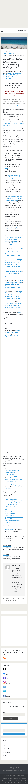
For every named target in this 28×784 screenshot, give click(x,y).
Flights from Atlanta (10, 515)
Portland (12, 243)
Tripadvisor (13, 75)
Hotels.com (8, 485)
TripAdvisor (16, 483)
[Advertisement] (14, 14)
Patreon (7, 659)
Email (4, 712)
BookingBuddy (17, 73)
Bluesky (7, 674)
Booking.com (14, 485)
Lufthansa (12, 479)
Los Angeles (15, 241)
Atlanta (12, 245)
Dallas (7, 237)
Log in (4, 745)
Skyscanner (20, 75)
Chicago (13, 252)
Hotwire (14, 76)
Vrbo (15, 476)
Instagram (8, 683)
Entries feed (6, 748)
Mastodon (8, 678)
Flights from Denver (10, 513)
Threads (7, 670)
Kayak (13, 470)
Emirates (12, 481)
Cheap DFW (22, 30)
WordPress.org (6, 755)
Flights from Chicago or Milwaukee (14, 501)
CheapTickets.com (9, 474)
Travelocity (6, 75)
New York (7, 239)
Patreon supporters (8, 129)
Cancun (17, 598)
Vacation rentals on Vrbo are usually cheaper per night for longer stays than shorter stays (13, 176)
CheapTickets (7, 78)
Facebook (8, 696)
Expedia (5, 76)
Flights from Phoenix (10, 511)
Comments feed (6, 752)
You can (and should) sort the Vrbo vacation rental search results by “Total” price (13, 198)
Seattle (7, 243)
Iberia (11, 478)
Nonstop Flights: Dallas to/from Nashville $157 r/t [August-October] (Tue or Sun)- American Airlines (14, 549)
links (6, 168)
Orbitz (10, 76)
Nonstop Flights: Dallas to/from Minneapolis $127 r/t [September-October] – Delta (11, 558)
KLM (16, 481)
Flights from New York (11, 499)
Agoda (20, 485)
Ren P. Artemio (20, 55)
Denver (7, 245)
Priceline (10, 73)
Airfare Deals (9, 598)
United (14, 600)
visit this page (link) (15, 105)
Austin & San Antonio (15, 237)
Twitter (7, 692)
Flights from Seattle (10, 506)
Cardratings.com (9, 488)
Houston (19, 236)
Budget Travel (9, 529)
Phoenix (18, 243)
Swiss (17, 479)
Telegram (8, 687)
